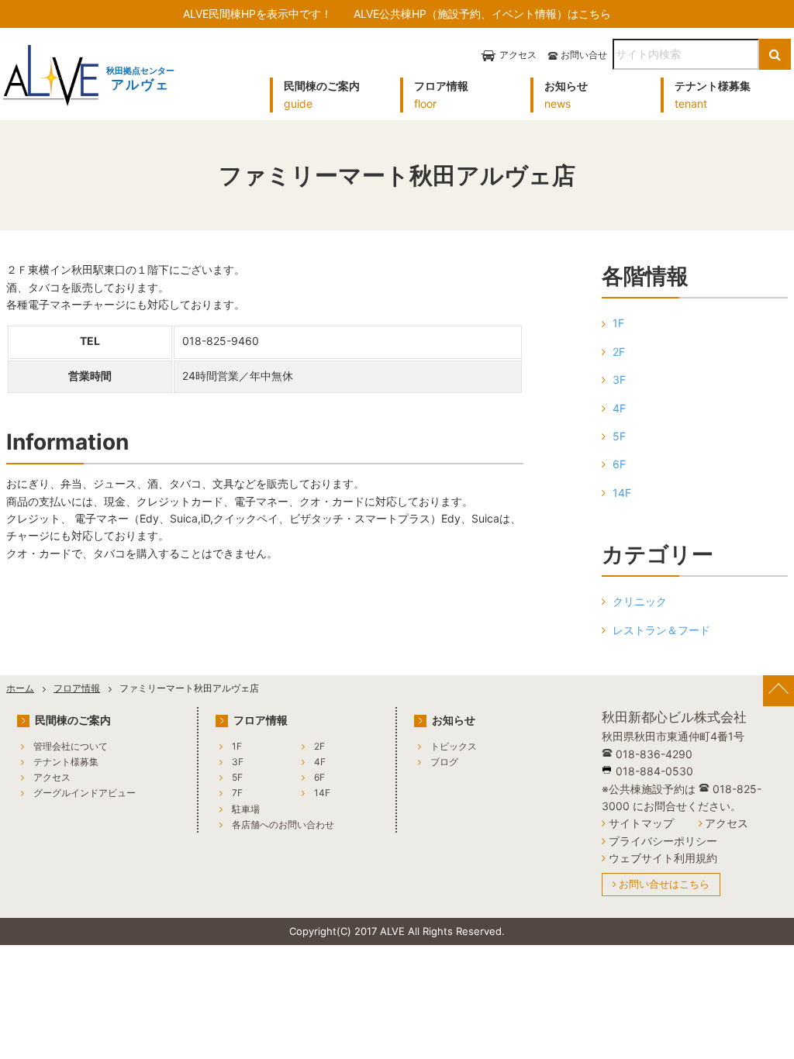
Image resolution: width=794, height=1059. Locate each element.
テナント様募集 (65, 762)
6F (619, 464)
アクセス (518, 54)
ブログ (444, 762)
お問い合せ (584, 54)
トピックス (453, 746)
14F (622, 492)
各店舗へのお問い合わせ (283, 824)
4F (619, 408)
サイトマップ (641, 823)
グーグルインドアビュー (84, 793)
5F (619, 436)
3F (619, 379)
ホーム (20, 688)
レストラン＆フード (661, 629)
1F (618, 322)
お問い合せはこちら (664, 884)
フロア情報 (77, 688)
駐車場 (246, 809)
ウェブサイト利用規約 (663, 857)
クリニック (640, 601)
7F (237, 793)
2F (619, 351)
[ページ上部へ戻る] (778, 690)
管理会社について (70, 746)
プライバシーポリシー (663, 840)
